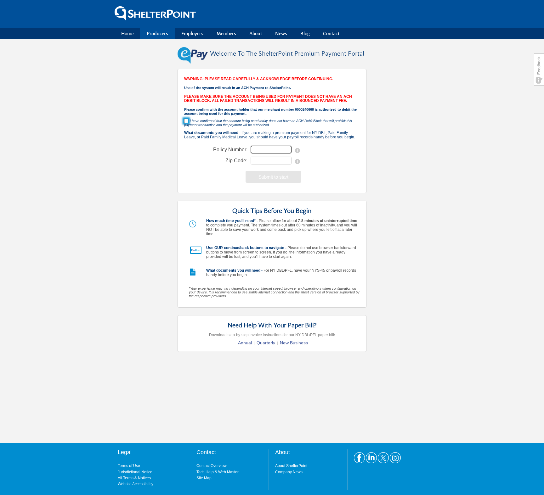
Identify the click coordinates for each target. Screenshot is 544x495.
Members (226, 33)
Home (127, 33)
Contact (331, 33)
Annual (245, 342)
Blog (305, 33)
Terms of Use (129, 466)
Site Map (204, 478)
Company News (289, 472)
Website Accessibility (135, 484)
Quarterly (266, 342)
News (281, 33)
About (255, 33)
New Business (294, 342)
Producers (157, 33)
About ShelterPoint (291, 466)
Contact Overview (211, 466)
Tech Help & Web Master (217, 472)
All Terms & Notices (134, 478)
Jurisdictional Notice (135, 472)
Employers (192, 33)
